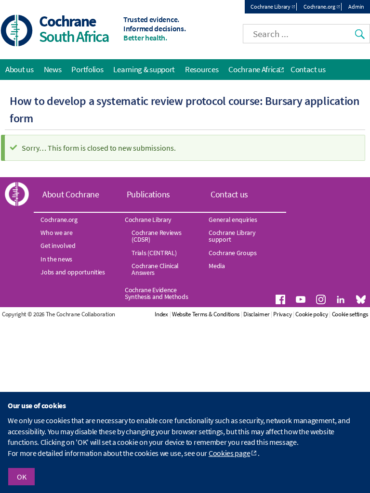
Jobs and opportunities (72, 272)
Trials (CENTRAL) (154, 252)
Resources (201, 69)
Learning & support (144, 69)
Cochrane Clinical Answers (155, 269)
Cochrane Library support (232, 236)
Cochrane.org (319, 6)
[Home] (17, 31)
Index (161, 314)
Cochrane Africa (254, 69)
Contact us (308, 69)
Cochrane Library (270, 6)
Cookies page (229, 453)
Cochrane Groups (233, 252)
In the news (56, 259)
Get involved (57, 245)
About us (19, 69)
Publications (148, 194)
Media (217, 265)
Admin (356, 6)
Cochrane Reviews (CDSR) (156, 236)
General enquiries (233, 219)
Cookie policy (311, 314)
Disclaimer (256, 314)
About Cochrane (70, 194)
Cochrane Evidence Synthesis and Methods (156, 293)
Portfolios (87, 69)
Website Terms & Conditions (205, 314)
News (53, 69)
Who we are (56, 232)
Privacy (282, 314)
